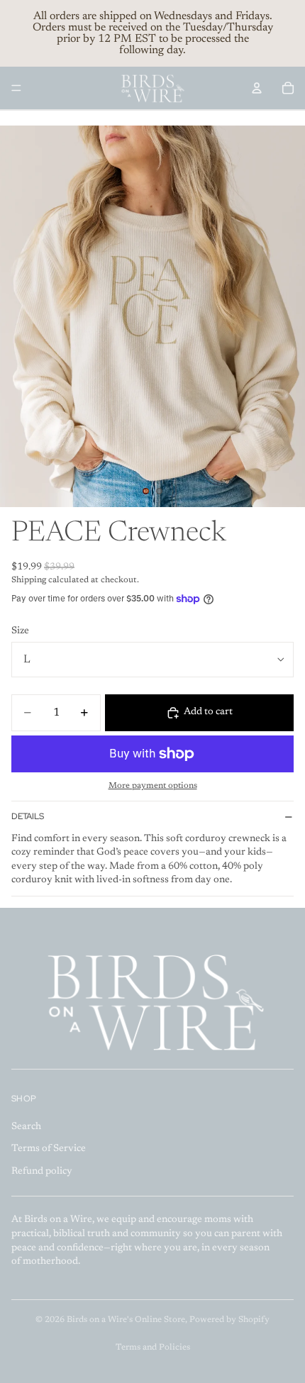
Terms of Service (48, 1150)
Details (27, 816)
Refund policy (41, 1172)
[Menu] (16, 88)
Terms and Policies (153, 1347)
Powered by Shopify (229, 1320)
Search (26, 1127)
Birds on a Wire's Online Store (126, 1320)
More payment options (153, 786)
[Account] (256, 88)
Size (20, 631)
